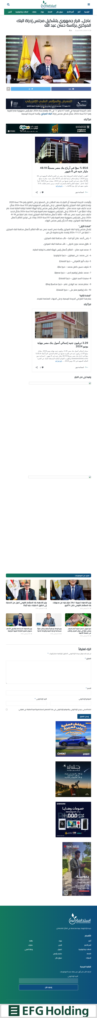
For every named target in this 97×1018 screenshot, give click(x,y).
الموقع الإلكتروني (85, 699)
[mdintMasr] (73, 779)
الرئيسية (86, 11)
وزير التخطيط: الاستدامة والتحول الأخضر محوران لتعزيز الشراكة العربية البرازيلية (19, 629)
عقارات (34, 11)
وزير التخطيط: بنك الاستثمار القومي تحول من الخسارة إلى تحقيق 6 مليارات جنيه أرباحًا (26, 604)
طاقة (31, 940)
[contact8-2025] (73, 738)
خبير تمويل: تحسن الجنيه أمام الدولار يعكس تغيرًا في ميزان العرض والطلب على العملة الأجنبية (79, 630)
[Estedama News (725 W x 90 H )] (48, 103)
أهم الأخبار (70, 11)
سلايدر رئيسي (57, 953)
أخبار (79, 11)
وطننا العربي (28, 949)
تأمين (10, 11)
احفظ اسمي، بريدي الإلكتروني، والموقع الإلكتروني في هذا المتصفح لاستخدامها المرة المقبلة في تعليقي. (54, 709)
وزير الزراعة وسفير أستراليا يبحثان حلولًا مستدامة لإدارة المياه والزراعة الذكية (49, 629)
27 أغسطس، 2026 (85, 608)
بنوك (42, 11)
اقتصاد (50, 11)
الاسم (88, 688)
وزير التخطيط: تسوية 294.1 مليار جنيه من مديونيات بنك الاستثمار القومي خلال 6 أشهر (72, 604)
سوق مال (59, 11)
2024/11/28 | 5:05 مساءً (83, 30)
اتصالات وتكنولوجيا (22, 11)
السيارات (88, 957)
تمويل (60, 949)
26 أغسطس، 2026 (85, 636)
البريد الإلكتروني (41, 699)
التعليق (88, 658)
